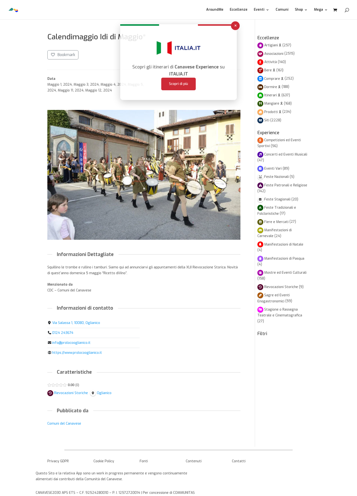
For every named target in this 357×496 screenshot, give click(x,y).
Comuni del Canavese (64, 423)
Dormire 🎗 (272, 87)
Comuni (282, 10)
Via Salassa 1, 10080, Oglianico (76, 323)
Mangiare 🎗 (273, 103)
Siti (266, 120)
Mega (318, 10)
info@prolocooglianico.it (71, 342)
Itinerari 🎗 (272, 95)
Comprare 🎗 (274, 78)
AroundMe (214, 10)
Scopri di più (178, 84)
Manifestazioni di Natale (283, 244)
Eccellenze (238, 10)
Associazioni (273, 53)
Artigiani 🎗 (272, 45)
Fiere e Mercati (276, 222)
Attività (270, 62)
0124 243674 (62, 333)
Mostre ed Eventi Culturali (285, 272)
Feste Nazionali (276, 176)
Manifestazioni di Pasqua (284, 258)
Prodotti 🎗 (272, 112)
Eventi (259, 10)
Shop (299, 10)
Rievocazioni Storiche (281, 287)
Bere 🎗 (269, 70)
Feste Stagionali (277, 199)
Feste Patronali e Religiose (285, 185)
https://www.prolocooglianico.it (77, 352)
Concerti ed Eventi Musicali (285, 154)
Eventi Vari (273, 168)
